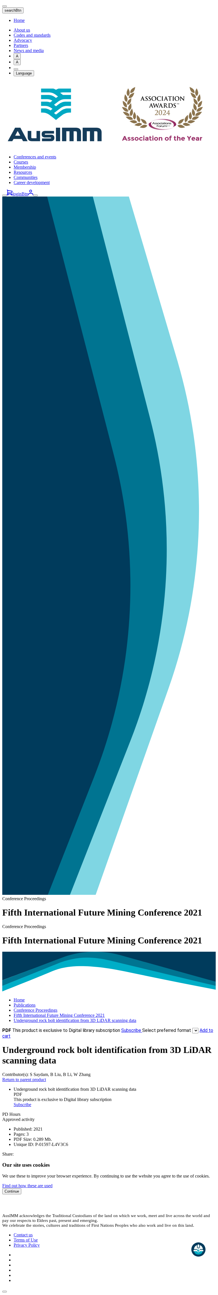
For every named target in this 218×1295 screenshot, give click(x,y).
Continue (12, 1191)
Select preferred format (167, 1030)
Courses (21, 162)
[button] (4, 1291)
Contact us (23, 1234)
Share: (8, 1154)
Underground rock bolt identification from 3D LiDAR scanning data (75, 1020)
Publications (24, 1005)
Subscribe (131, 1030)
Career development (32, 182)
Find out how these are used (27, 1185)
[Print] (16, 69)
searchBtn (13, 10)
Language (24, 73)
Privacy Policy (27, 1245)
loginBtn (20, 193)
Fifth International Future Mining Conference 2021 (59, 1015)
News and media (29, 50)
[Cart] (9, 193)
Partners (21, 45)
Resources (23, 172)
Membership (25, 167)
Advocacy (23, 40)
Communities (25, 177)
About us (22, 30)
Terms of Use (26, 1240)
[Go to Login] (30, 193)
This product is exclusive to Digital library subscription (66, 1030)
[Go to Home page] (109, 147)
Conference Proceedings (35, 1010)
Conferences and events (35, 156)
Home (19, 20)
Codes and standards (32, 35)
